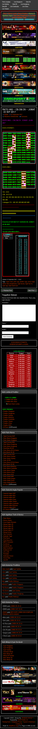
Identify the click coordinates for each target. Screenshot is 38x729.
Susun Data (6, 558)
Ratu (3, 581)
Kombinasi (6, 544)
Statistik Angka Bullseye (10, 505)
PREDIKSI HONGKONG (11, 116)
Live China (25, 6)
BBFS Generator (8, 542)
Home (5, 13)
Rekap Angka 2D (8, 524)
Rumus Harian (7, 520)
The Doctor (5, 587)
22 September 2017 (16, 114)
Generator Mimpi (8, 651)
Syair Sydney (17, 569)
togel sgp (5, 285)
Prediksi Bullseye (14, 581)
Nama (4, 323)
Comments (24, 116)
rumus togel (31, 281)
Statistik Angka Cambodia (11, 503)
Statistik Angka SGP (9, 493)
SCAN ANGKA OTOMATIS (19, 342)
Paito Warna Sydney (9, 456)
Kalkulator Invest (8, 556)
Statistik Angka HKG (9, 495)
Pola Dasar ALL (7, 540)
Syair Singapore (8, 646)
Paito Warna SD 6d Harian (11, 462)
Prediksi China (7, 423)
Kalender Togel (7, 536)
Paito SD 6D (7, 460)
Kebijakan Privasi (17, 722)
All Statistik (6, 509)
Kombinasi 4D (7, 546)
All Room (6, 427)
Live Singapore (18, 2)
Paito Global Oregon (9, 478)
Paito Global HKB (8, 476)
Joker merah (5, 569)
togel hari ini (28, 283)
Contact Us (19, 724)
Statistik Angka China (9, 499)
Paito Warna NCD (8, 474)
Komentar (5, 302)
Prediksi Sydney (8, 415)
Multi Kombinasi (8, 548)
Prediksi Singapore (8, 411)
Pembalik (6, 554)
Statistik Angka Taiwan (10, 501)
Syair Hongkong (8, 648)
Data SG (28, 2)
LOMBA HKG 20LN (11, 401)
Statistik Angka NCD (9, 507)
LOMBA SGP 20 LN (16, 609)
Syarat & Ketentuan (29, 722)
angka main (9, 281)
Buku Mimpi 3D (7, 657)
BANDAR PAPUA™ (27, 718)
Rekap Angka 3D (8, 526)
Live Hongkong (25, 4)
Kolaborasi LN (7, 550)
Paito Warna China (8, 472)
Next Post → (32, 290)
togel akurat (21, 283)
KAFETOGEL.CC (23, 720)
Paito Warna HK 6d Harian (11, 450)
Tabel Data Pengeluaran (20, 15)
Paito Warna (7, 518)
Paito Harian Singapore (10, 440)
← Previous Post (7, 290)
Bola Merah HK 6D (8, 452)
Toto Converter (7, 534)
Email (4, 329)
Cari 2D (5, 560)
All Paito (5, 484)
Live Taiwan (5, 9)
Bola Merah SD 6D (8, 464)
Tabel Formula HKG (9, 442)
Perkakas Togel (21, 17)
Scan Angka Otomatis (9, 522)
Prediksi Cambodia (8, 419)
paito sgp (16, 281)
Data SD (15, 4)
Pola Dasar (6, 538)
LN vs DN (6, 552)
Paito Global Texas (8, 480)
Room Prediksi (23, 13)
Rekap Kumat (7, 532)
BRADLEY (5, 584)
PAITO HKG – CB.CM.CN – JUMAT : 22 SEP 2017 (18, 110)
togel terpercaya (13, 285)
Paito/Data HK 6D (8, 448)
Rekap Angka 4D (8, 528)
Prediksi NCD (7, 425)
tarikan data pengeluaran (9, 283)
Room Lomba (12, 13)
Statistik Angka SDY (9, 497)
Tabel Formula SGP (9, 436)
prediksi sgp (23, 281)
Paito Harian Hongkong (10, 446)
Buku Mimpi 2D (7, 653)
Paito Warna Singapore (10, 438)
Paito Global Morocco (9, 482)
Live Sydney (5, 4)
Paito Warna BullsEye (9, 466)
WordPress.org (13, 726)
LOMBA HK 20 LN (15, 606)
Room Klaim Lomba (13, 404)
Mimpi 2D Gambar (8, 655)
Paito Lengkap (6, 2)
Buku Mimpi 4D (7, 659)
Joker (3, 572)
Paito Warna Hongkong (10, 444)
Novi (3, 597)
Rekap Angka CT (8, 530)
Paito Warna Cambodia (10, 468)
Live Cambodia (14, 6)
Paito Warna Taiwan (9, 470)
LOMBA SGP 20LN (11, 399)
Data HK (4, 6)
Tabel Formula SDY (9, 454)
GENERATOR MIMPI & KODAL (19, 344)
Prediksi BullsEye (8, 417)
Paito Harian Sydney (9, 458)
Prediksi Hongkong (8, 413)
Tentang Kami (6, 722)
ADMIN (6, 114)
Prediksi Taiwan (8, 421)
